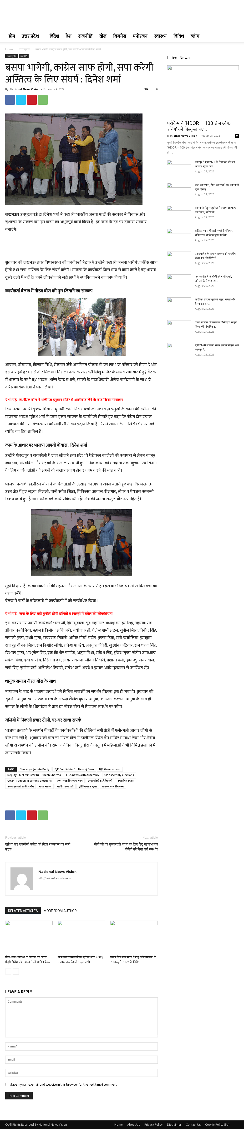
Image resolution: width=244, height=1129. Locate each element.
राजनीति (85, 36)
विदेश (54, 36)
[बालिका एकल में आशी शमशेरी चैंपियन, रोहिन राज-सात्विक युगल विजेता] (179, 237)
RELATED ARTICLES (23, 911)
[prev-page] (8, 971)
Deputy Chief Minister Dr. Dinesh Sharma (34, 775)
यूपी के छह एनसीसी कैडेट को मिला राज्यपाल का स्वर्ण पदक (37, 846)
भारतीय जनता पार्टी (65, 786)
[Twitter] (21, 100)
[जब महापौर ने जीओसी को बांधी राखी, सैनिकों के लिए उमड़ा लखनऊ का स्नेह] (179, 282)
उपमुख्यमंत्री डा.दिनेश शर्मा (100, 780)
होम (12, 36)
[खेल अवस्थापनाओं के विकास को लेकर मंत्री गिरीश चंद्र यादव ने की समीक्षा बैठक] (29, 937)
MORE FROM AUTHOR (60, 911)
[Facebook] (10, 100)
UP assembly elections (119, 775)
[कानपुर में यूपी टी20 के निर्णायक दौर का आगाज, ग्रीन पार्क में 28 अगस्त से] (179, 168)
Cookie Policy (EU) (217, 1125)
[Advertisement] (81, 247)
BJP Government (110, 769)
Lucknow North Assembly (82, 775)
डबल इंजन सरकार (125, 780)
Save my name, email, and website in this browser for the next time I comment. (63, 1084)
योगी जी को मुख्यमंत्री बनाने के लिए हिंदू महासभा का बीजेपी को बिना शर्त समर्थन (126, 846)
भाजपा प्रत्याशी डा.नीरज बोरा (20, 786)
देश (68, 36)
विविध (178, 36)
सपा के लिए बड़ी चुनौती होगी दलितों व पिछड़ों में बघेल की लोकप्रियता (65, 614)
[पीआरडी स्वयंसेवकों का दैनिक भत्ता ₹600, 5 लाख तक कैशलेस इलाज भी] (81, 937)
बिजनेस (119, 36)
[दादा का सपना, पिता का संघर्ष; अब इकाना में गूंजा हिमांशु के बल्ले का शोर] (179, 191)
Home (9, 49)
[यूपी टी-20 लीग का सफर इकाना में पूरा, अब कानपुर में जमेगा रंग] (179, 351)
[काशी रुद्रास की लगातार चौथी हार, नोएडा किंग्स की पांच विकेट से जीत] (179, 328)
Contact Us (193, 1125)
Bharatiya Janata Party (34, 769)
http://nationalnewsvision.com (55, 878)
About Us (133, 1125)
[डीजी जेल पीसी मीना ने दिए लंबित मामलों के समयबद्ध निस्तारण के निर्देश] (134, 937)
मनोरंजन (140, 36)
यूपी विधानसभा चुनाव (88, 786)
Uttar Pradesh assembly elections (29, 780)
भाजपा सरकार (45, 786)
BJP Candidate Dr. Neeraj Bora (74, 769)
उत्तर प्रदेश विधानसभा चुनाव (69, 780)
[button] (233, 36)
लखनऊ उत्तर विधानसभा (113, 786)
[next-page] (16, 971)
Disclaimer (174, 1125)
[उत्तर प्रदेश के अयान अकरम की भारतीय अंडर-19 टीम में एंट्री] (179, 260)
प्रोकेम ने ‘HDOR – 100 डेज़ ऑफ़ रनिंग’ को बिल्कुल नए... (198, 126)
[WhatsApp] (43, 100)
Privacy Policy (153, 1125)
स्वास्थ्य (160, 36)
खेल (103, 36)
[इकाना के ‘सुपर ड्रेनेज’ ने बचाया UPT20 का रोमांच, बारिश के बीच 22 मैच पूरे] (179, 214)
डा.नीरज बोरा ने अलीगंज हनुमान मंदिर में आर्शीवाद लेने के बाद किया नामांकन (71, 400)
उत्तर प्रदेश (30, 36)
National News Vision (25, 89)
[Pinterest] (32, 100)
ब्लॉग (195, 36)
